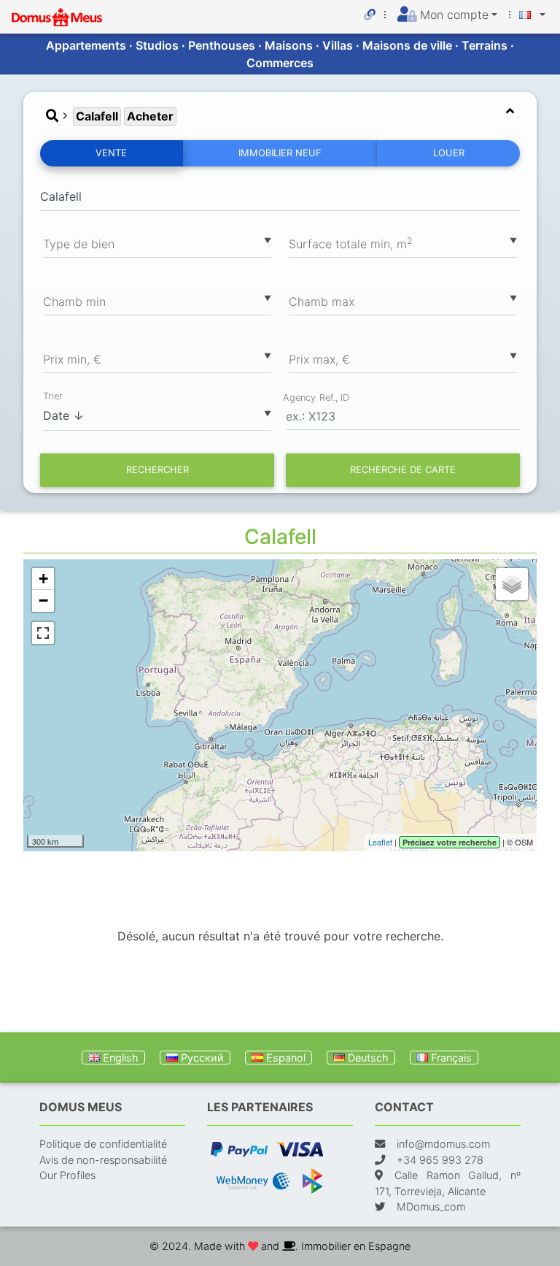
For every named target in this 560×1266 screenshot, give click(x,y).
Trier (53, 396)
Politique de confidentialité (103, 1144)
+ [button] (43, 578)
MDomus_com (431, 1206)
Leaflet (380, 842)
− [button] (43, 600)
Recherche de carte (403, 469)
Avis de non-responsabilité (103, 1160)
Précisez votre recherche (449, 842)
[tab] (280, 116)
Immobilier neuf (280, 152)
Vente (111, 152)
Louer (448, 152)
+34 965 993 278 (440, 1160)
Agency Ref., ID (316, 397)
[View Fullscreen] (43, 633)
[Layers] (512, 584)
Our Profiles (67, 1175)
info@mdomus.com (443, 1144)
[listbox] (157, 243)
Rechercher (157, 469)
